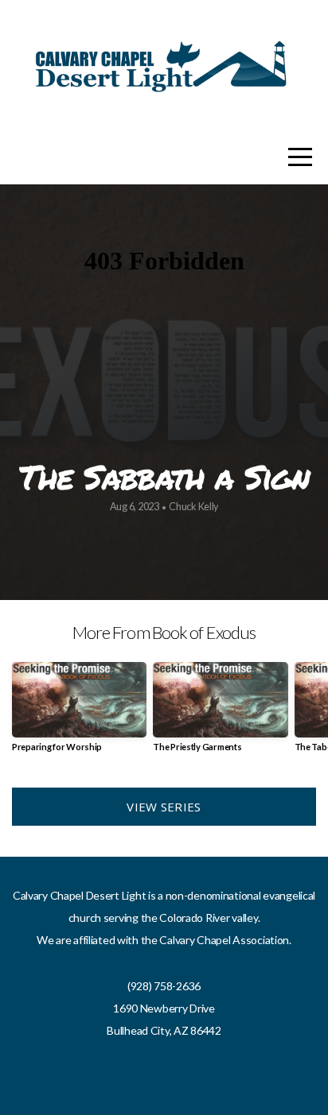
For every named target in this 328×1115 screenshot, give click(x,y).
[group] (79, 713)
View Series (164, 807)
